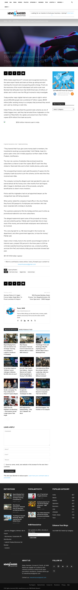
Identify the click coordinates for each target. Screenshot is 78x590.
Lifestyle (52, 2)
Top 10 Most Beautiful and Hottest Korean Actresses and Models (43, 514)
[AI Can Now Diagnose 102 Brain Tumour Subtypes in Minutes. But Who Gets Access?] (11, 362)
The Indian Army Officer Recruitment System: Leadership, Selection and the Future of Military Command (42, 372)
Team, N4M (8, 65)
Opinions (33, 2)
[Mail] (28, 321)
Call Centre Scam (13, 272)
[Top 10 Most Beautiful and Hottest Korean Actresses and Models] (32, 514)
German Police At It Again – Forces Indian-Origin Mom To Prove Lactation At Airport (13, 297)
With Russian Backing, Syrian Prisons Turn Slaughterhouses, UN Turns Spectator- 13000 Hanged (39, 297)
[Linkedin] (25, 321)
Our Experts (32, 585)
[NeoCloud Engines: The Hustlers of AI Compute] (43, 401)
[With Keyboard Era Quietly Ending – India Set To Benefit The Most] (27, 401)
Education (22, 387)
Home (6, 2)
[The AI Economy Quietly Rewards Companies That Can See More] (43, 383)
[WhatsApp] (19, 73)
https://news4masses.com (23, 311)
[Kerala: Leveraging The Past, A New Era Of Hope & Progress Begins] (11, 383)
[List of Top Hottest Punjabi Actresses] (32, 496)
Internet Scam (31, 272)
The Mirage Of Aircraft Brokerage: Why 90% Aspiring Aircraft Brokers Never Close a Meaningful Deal (42, 348)
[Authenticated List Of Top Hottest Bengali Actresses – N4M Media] (32, 503)
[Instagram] (22, 321)
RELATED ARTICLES (11, 329)
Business (41, 2)
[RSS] (32, 321)
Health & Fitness (8, 366)
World (20, 2)
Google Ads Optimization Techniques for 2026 (25, 391)
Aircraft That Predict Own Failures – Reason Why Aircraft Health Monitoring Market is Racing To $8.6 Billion (26, 372)
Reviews (59, 2)
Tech (46, 2)
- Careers (7, 548)
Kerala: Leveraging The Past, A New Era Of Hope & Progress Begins (11, 391)
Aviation (6, 342)
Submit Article (41, 585)
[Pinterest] (14, 73)
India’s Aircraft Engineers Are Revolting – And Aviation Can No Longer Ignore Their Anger (10, 411)
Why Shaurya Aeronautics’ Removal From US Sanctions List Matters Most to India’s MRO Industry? (26, 348)
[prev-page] (5, 419)
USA (11, 2)
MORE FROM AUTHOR (25, 329)
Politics (26, 2)
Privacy (63, 585)
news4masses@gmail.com (27, 264)
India (14, 2)
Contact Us (49, 585)
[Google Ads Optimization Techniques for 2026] (27, 383)
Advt (68, 585)
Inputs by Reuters (12, 269)
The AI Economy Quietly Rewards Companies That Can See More (42, 391)
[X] (10, 73)
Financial (19, 52)
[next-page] (8, 419)
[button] (72, 2)
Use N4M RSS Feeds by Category (63, 531)
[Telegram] (23, 73)
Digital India (23, 272)
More (6, 7)
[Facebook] (6, 73)
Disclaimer (57, 585)
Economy (38, 387)
